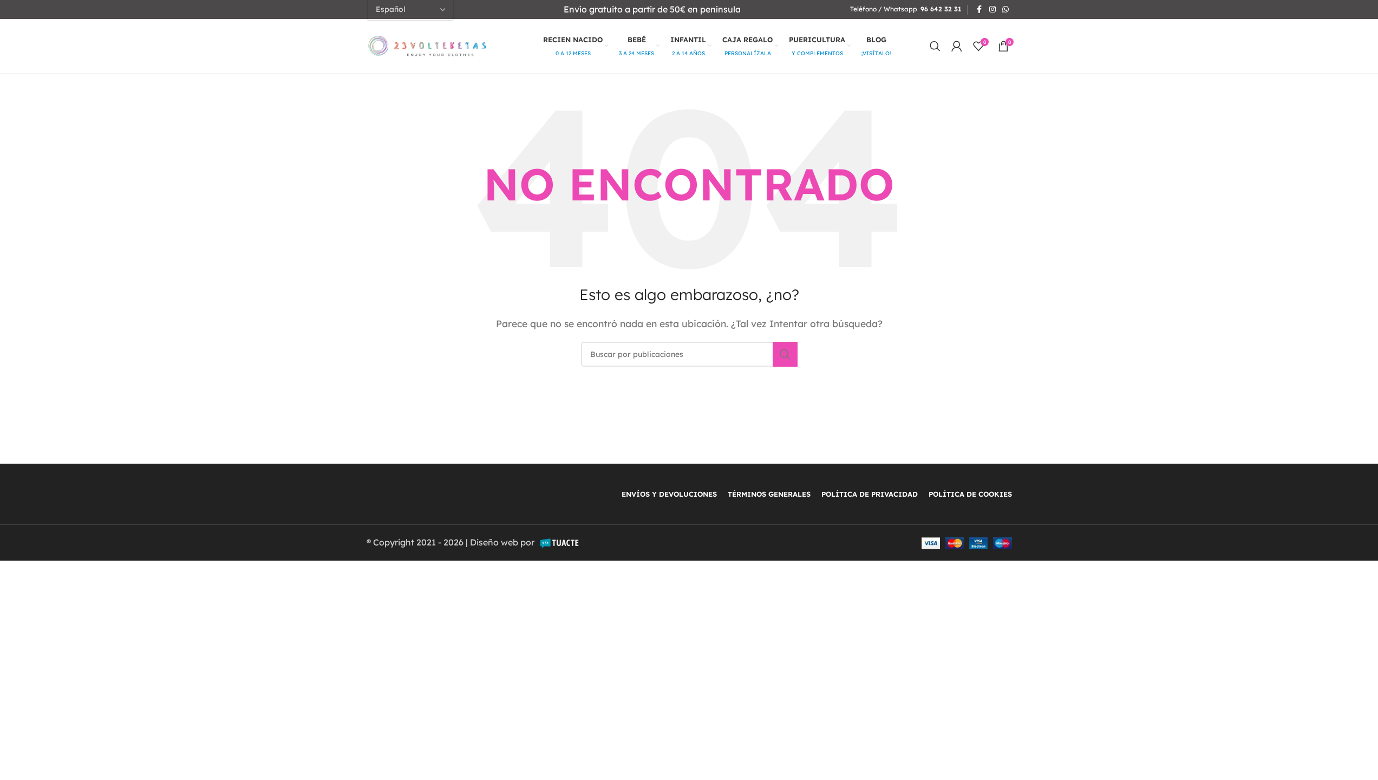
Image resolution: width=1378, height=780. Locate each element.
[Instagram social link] (992, 9)
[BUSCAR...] (785, 354)
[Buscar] (935, 46)
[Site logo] (427, 45)
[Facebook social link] (979, 9)
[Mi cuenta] (957, 46)
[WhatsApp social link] (1005, 9)
